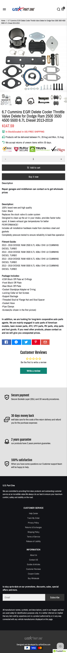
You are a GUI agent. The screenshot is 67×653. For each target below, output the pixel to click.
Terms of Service (33, 536)
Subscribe (54, 597)
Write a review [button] (33, 370)
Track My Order (33, 518)
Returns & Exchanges (33, 527)
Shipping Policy (33, 532)
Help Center (33, 513)
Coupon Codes (33, 573)
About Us (33, 555)
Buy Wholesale (33, 578)
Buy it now (33, 176)
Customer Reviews (33, 569)
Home (3, 20)
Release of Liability (33, 541)
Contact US (33, 559)
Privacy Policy (33, 522)
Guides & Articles (33, 564)
